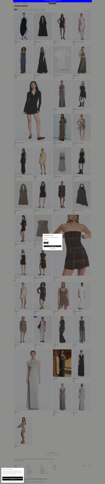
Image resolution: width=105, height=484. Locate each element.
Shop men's (54, 1)
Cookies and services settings (12, 481)
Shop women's (51, 1)
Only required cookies (12, 479)
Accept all (12, 477)
